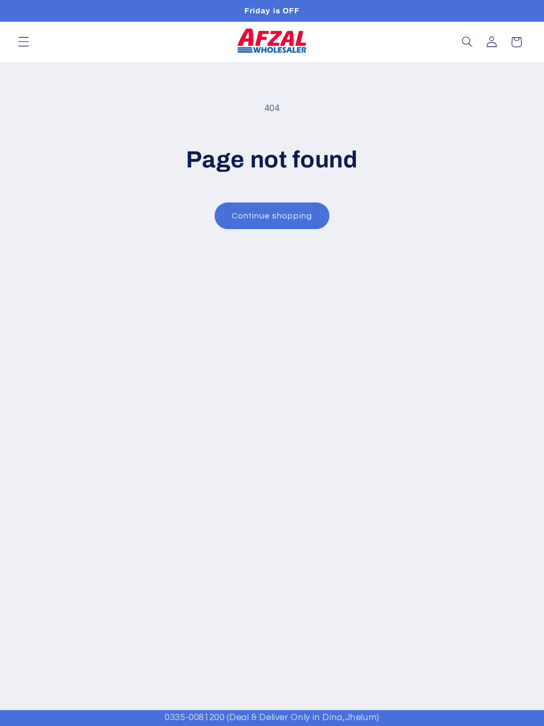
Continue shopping (272, 216)
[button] (23, 42)
